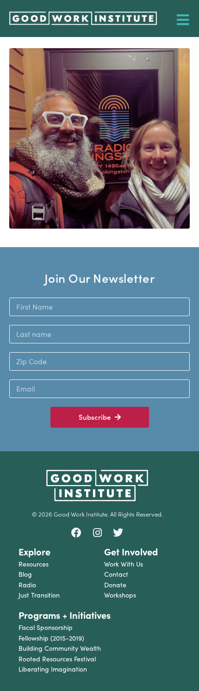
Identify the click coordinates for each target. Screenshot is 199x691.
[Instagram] (97, 532)
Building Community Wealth (60, 648)
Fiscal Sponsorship (46, 627)
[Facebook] (77, 532)
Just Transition (39, 595)
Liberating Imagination (53, 669)
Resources (34, 564)
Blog (25, 574)
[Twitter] (118, 532)
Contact (116, 574)
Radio (27, 584)
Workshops (120, 595)
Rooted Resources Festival (57, 658)
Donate (115, 584)
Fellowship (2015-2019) (51, 638)
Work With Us (123, 564)
